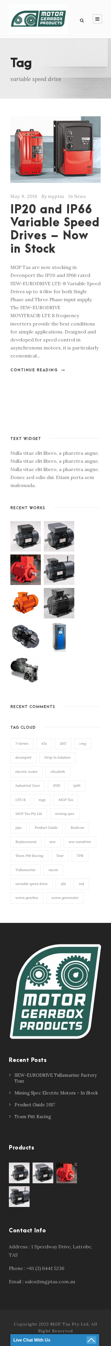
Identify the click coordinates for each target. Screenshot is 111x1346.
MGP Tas (66, 799)
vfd (63, 883)
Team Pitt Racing (29, 855)
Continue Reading (34, 370)
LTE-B (20, 799)
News (80, 196)
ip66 (77, 785)
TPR (80, 855)
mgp (42, 799)
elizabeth (58, 771)
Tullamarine (25, 870)
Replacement (25, 841)
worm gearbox (26, 897)
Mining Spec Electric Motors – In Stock (56, 1093)
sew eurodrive (80, 841)
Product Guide (46, 827)
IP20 (56, 785)
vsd (81, 883)
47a (44, 743)
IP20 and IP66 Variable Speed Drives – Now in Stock (55, 230)
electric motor (26, 771)
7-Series (21, 743)
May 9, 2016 (23, 196)
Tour (60, 855)
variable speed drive (31, 883)
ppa (18, 827)
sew (52, 841)
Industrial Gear (27, 785)
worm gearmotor (65, 897)
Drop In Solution (57, 757)
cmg (82, 743)
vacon (53, 870)
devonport (23, 757)
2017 (63, 743)
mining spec (65, 813)
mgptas (56, 196)
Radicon (77, 827)
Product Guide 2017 (35, 1105)
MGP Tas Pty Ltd (28, 813)
